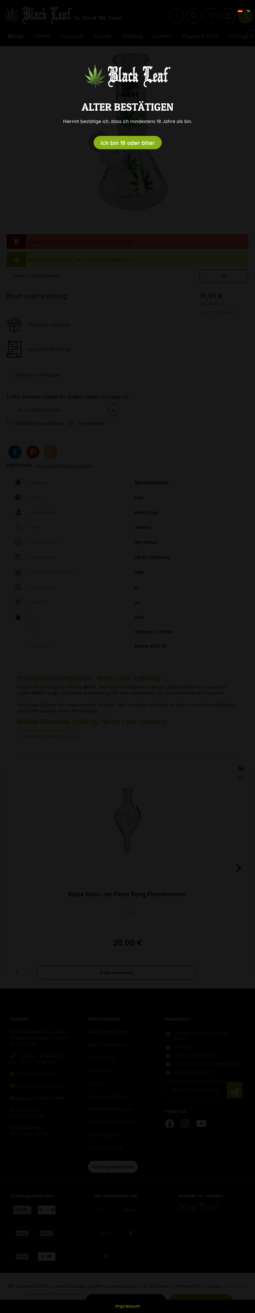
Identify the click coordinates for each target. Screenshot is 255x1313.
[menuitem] (241, 5)
